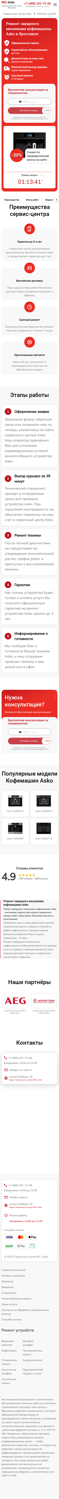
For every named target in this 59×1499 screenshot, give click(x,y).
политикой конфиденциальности (35, 119)
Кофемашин (9, 1350)
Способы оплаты (12, 1319)
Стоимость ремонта (13, 1270)
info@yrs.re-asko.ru (20, 1069)
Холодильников (32, 1360)
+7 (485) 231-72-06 (37, 3)
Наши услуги (9, 1304)
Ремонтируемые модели (16, 1298)
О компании (9, 1292)
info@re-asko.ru (18, 1197)
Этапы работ (32, 199)
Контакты (7, 1281)
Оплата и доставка (13, 1275)
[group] (15, 1004)
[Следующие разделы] (56, 199)
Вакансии (8, 1287)
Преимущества (11, 199)
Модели (49, 199)
